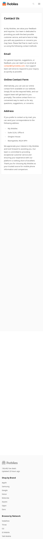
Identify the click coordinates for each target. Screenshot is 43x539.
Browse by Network (11, 516)
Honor (4, 494)
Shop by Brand (9, 477)
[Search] (33, 4)
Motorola (5, 498)
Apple (4, 482)
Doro (4, 509)
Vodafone (5, 521)
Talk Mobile (6, 536)
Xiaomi (4, 502)
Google (5, 490)
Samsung (5, 486)
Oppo (4, 505)
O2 (3, 528)
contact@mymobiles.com (14, 66)
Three (4, 525)
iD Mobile (6, 532)
